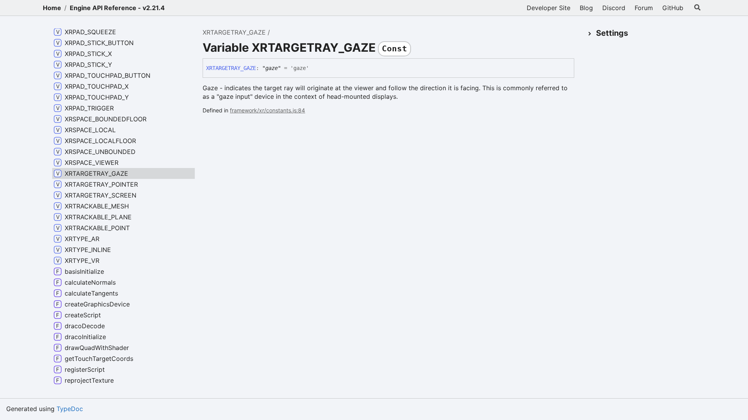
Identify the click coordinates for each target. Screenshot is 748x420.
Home (52, 8)
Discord (613, 8)
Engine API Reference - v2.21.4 (117, 8)
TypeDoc (69, 409)
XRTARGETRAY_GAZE (234, 32)
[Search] (697, 8)
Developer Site (548, 8)
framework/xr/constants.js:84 (267, 110)
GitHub (672, 8)
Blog (586, 8)
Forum (644, 8)
